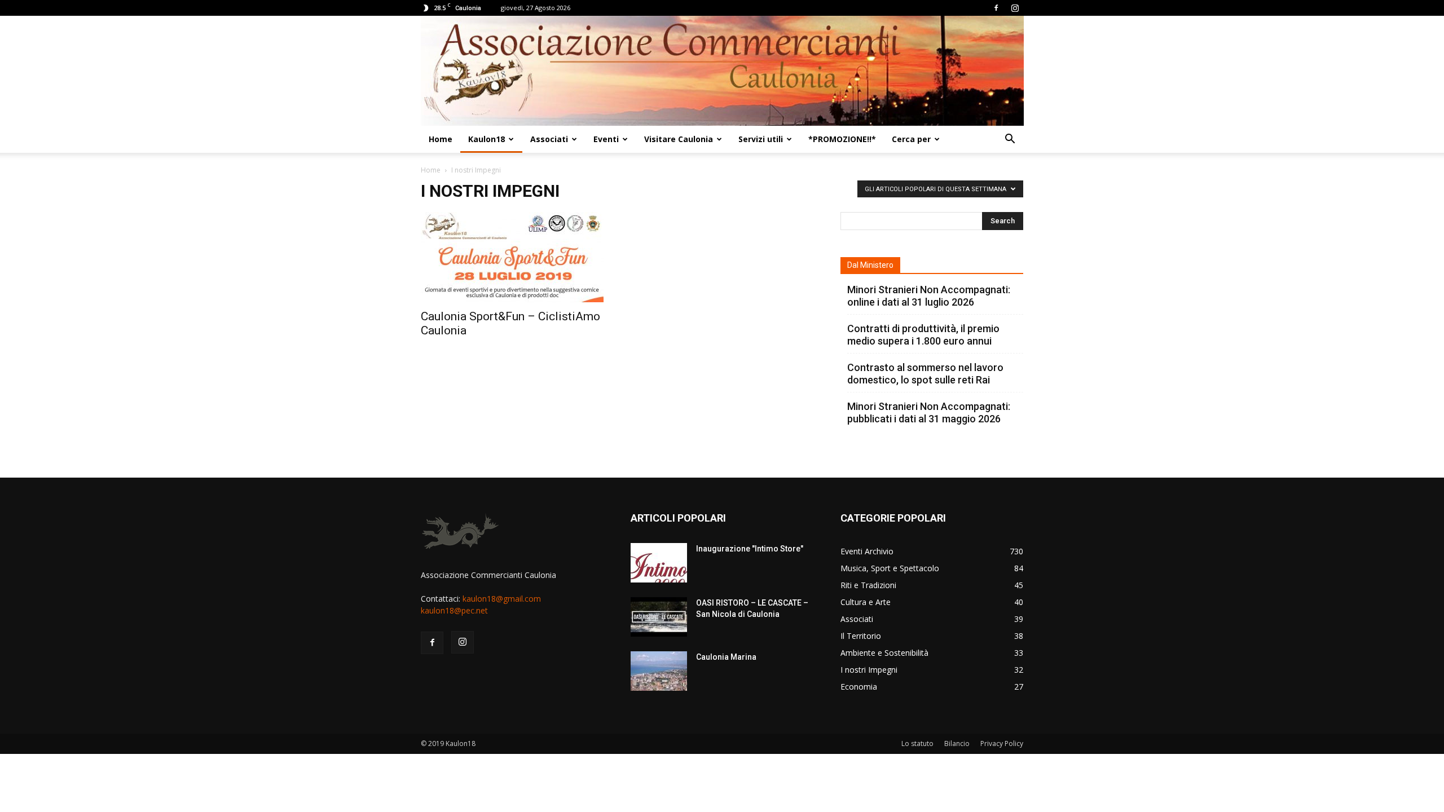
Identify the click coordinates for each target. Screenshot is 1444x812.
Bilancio (957, 743)
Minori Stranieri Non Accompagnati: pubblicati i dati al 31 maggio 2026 (928, 412)
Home (440, 139)
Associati (549, 139)
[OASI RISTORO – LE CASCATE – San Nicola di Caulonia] (659, 617)
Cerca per (911, 139)
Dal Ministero (870, 265)
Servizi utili (760, 139)
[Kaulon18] (722, 71)
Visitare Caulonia (678, 139)
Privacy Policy (1001, 743)
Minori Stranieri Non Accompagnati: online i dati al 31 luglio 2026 (928, 296)
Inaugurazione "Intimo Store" (749, 548)
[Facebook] (996, 8)
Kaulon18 (486, 139)
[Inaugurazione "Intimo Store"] (659, 562)
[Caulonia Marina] (659, 671)
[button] (1009, 140)
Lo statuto (917, 743)
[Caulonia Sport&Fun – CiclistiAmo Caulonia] (512, 257)
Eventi (606, 139)
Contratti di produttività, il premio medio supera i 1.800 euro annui (923, 335)
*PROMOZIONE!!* (842, 139)
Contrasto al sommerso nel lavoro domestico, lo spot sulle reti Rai (925, 373)
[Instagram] (1014, 8)
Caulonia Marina (726, 656)
